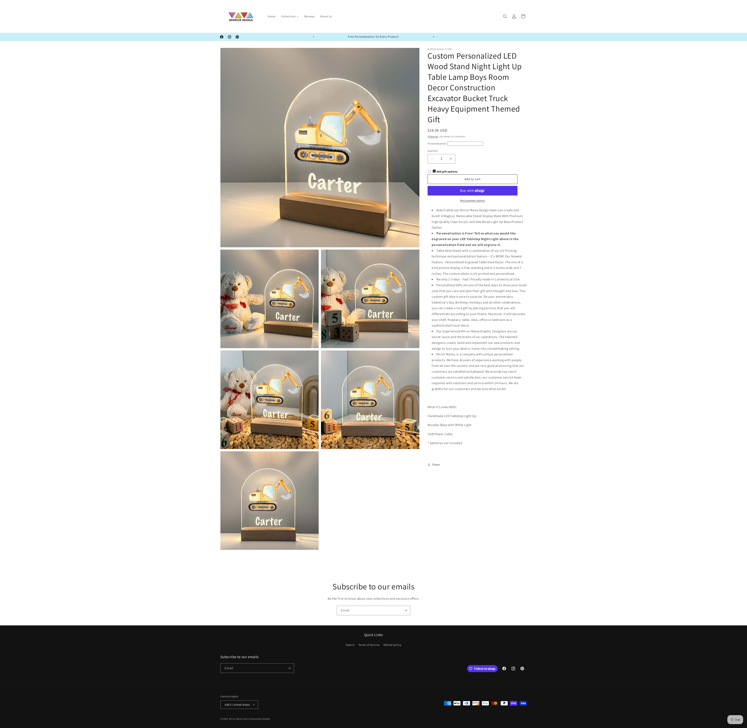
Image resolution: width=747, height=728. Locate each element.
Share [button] (436, 465)
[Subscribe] (405, 610)
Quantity (433, 150)
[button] (505, 16)
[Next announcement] (433, 37)
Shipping (433, 136)
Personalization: (437, 143)
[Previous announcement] (313, 37)
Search (350, 645)
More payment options (472, 200)
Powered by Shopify (260, 718)
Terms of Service (369, 645)
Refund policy (392, 645)
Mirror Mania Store (239, 718)
